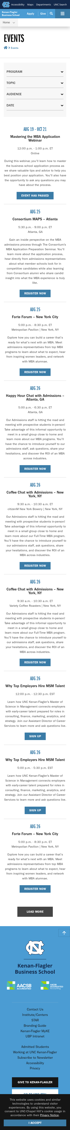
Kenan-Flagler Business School (11, 13)
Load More (35, 911)
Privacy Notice (49, 1115)
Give (43, 13)
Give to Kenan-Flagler (35, 1082)
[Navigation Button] (62, 13)
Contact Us (35, 1009)
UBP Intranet (35, 1036)
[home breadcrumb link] (6, 48)
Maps (30, 4)
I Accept (35, 1123)
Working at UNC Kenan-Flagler (35, 1052)
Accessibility (17, 4)
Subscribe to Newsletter (35, 1058)
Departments (43, 4)
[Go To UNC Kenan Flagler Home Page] (35, 957)
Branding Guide (35, 1026)
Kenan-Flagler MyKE (35, 1031)
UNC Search (60, 4)
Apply (30, 13)
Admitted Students (35, 1047)
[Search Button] (51, 13)
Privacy (35, 1068)
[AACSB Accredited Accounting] (52, 985)
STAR (35, 1020)
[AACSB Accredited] (19, 985)
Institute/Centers (35, 1015)
